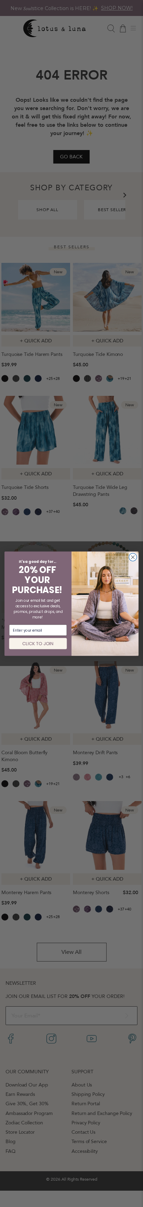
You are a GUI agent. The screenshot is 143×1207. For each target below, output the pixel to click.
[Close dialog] (133, 557)
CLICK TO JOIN (38, 643)
